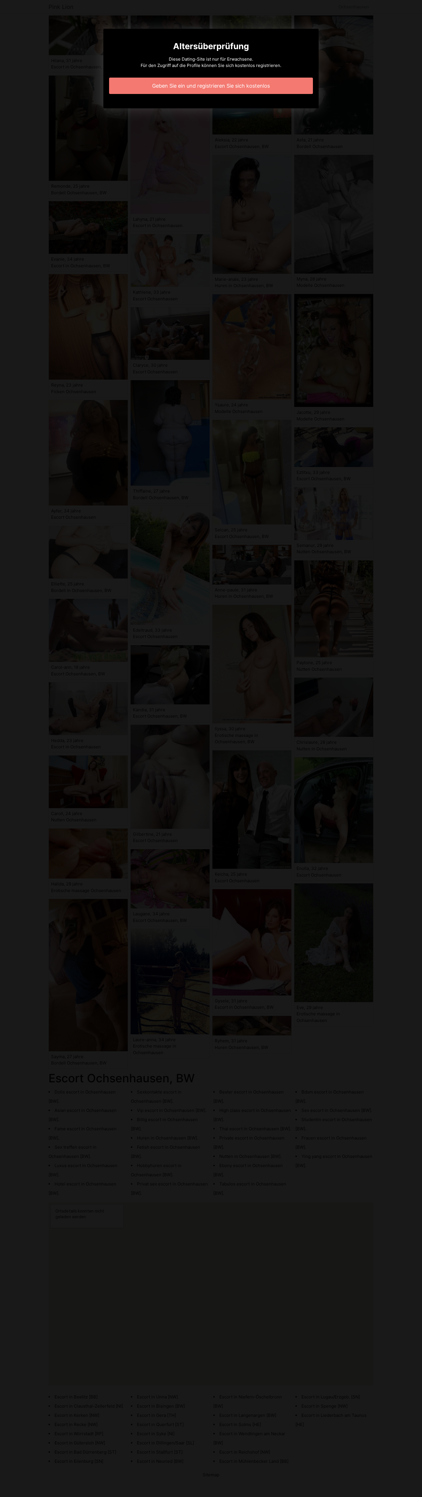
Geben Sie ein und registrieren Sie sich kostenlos (211, 86)
